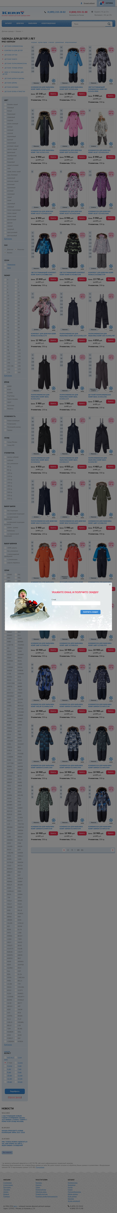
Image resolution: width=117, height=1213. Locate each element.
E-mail (54, 600)
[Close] (110, 584)
